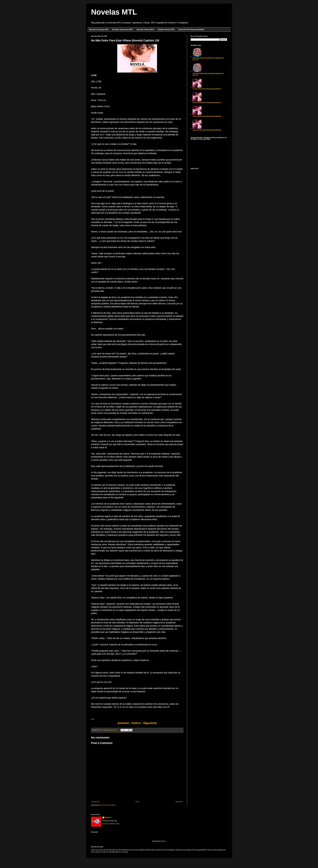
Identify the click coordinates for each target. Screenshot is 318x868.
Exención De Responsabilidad (191, 29)
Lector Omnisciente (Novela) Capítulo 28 (207, 130)
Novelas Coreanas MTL (99, 29)
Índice (136, 723)
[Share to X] (126, 730)
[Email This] (121, 730)
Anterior (123, 723)
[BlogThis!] (124, 730)
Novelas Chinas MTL (145, 29)
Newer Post (95, 802)
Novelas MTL (114, 12)
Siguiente (150, 723)
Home (137, 802)
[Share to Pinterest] (131, 730)
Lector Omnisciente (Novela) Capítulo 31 (207, 89)
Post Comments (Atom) (108, 805)
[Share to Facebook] (129, 730)
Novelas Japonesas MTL (122, 29)
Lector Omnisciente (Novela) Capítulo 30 (207, 102)
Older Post (179, 802)
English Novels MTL (166, 29)
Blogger (163, 841)
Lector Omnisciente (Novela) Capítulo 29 (207, 116)
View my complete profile (110, 824)
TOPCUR (108, 817)
